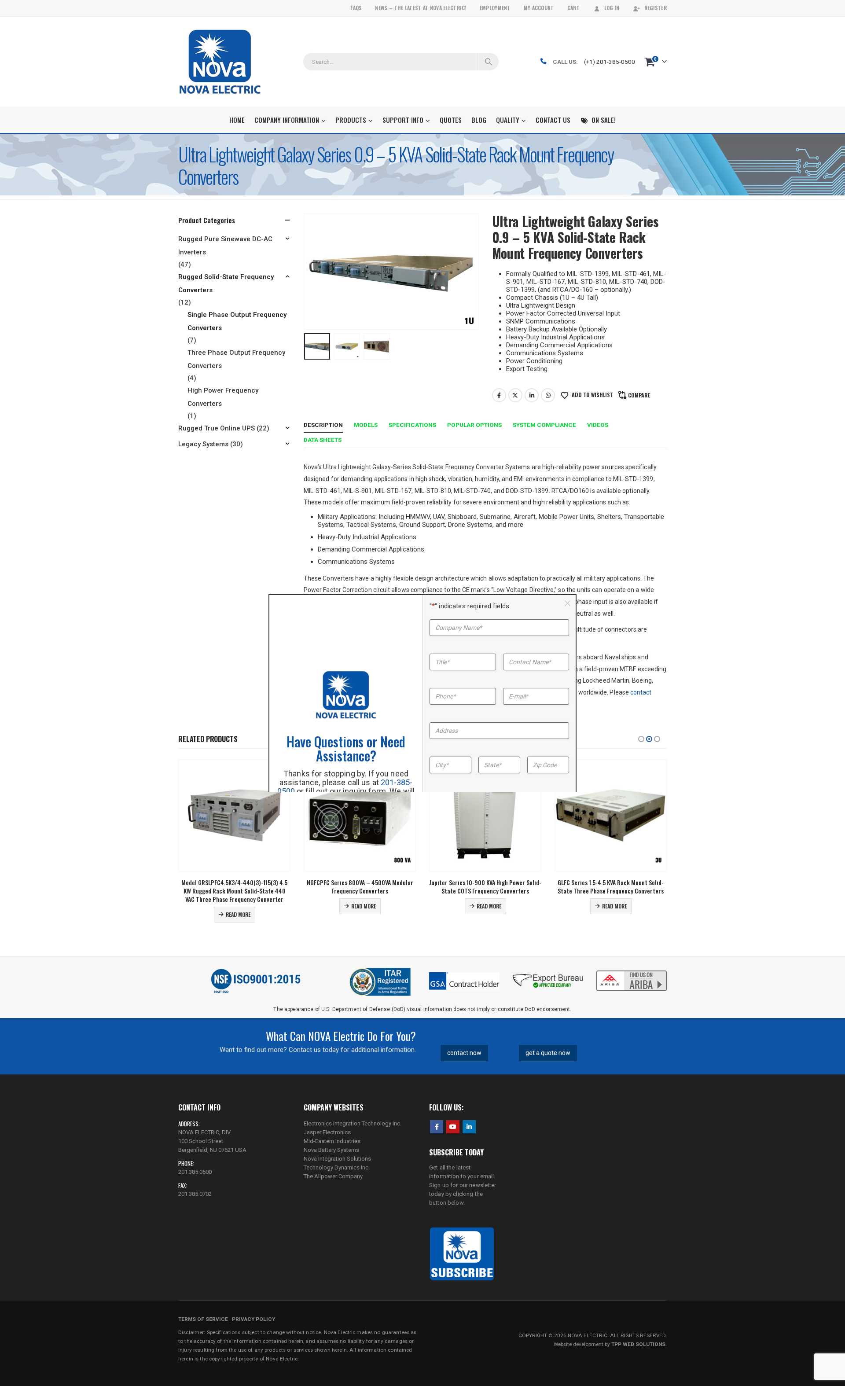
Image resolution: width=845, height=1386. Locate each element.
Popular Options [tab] (474, 424)
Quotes (451, 120)
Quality (507, 120)
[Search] (488, 61)
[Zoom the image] (631, 971)
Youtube (452, 1126)
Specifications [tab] (412, 424)
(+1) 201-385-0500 (609, 61)
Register (655, 7)
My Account (539, 7)
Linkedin (469, 1126)
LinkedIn (532, 395)
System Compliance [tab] (544, 424)
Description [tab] (323, 424)
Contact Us (553, 120)
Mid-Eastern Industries (332, 1141)
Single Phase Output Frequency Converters (237, 321)
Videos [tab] (597, 424)
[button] (305, 271)
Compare (639, 395)
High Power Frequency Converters (222, 397)
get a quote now (547, 1052)
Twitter (515, 395)
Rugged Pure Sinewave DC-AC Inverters (225, 245)
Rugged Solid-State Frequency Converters (226, 283)
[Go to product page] (234, 815)
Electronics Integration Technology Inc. (352, 1123)
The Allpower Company (333, 1176)
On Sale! (604, 120)
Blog (478, 120)
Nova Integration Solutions (337, 1158)
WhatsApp (548, 395)
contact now (464, 1052)
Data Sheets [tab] (323, 439)
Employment (495, 7)
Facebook (499, 395)
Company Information (286, 120)
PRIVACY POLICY (253, 1319)
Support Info (402, 120)
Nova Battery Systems (331, 1150)
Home (237, 120)
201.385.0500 (195, 1172)
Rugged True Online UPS (216, 428)
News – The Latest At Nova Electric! (420, 7)
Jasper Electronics (327, 1132)
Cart (573, 7)
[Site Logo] (219, 62)
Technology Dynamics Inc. (337, 1167)
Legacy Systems (203, 444)
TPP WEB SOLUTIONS (638, 1344)
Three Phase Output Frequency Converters (236, 359)
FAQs (356, 7)
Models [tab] (366, 424)
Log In (612, 7)
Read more (238, 914)
